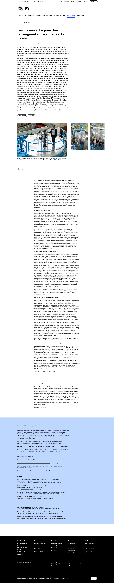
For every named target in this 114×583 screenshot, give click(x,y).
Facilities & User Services (37, 1)
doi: (57, 518)
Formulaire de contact (75, 564)
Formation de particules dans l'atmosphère (28, 459)
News (29, 22)
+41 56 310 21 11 (73, 562)
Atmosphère (31, 115)
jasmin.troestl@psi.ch (27, 489)
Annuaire (71, 565)
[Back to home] (24, 8)
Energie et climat (40, 42)
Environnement (22, 115)
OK (93, 578)
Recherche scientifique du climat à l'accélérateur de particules (33, 463)
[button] (26, 169)
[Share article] (49, 43)
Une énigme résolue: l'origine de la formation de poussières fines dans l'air (37, 471)
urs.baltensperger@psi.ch (44, 482)
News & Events (23, 22)
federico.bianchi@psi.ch (44, 493)
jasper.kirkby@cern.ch (42, 498)
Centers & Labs (25, 1)
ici (67, 578)
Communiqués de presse (29, 42)
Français (85, 1)
